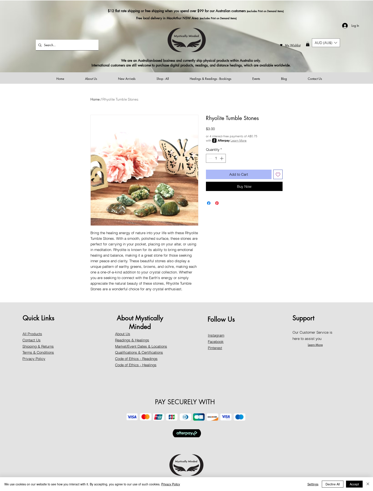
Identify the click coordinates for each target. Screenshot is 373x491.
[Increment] (222, 158)
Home (95, 99)
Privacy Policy (170, 484)
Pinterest (215, 348)
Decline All (333, 484)
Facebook (216, 341)
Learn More (239, 140)
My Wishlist (292, 45)
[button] (308, 44)
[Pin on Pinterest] (217, 203)
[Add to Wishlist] (278, 174)
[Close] (367, 484)
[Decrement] (210, 158)
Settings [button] (312, 484)
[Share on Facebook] (208, 203)
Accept (354, 484)
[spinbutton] (216, 158)
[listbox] (326, 42)
